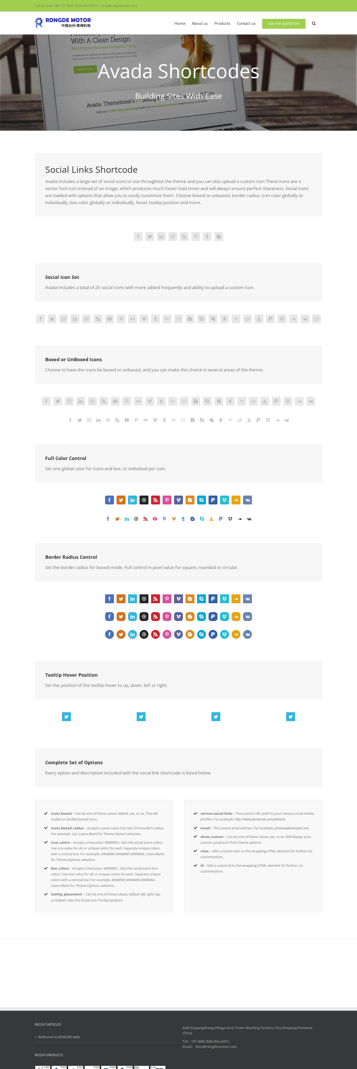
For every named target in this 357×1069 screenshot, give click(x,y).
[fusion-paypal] (270, 318)
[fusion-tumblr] (207, 236)
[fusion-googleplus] (167, 318)
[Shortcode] (178, 65)
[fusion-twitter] (149, 236)
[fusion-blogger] (218, 236)
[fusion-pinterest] (195, 236)
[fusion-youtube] (109, 318)
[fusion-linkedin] (161, 236)
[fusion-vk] (305, 318)
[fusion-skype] (201, 318)
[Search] (314, 23)
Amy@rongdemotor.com (119, 5)
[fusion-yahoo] (236, 318)
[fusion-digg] (178, 318)
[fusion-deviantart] (224, 318)
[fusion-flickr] (132, 318)
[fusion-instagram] (63, 318)
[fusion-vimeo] (144, 318)
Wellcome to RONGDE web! (59, 1036)
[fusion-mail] (316, 318)
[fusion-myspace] (213, 318)
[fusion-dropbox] (282, 318)
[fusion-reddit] (247, 318)
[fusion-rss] (184, 236)
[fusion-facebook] (138, 236)
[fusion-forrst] (259, 318)
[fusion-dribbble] (172, 236)
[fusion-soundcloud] (293, 318)
